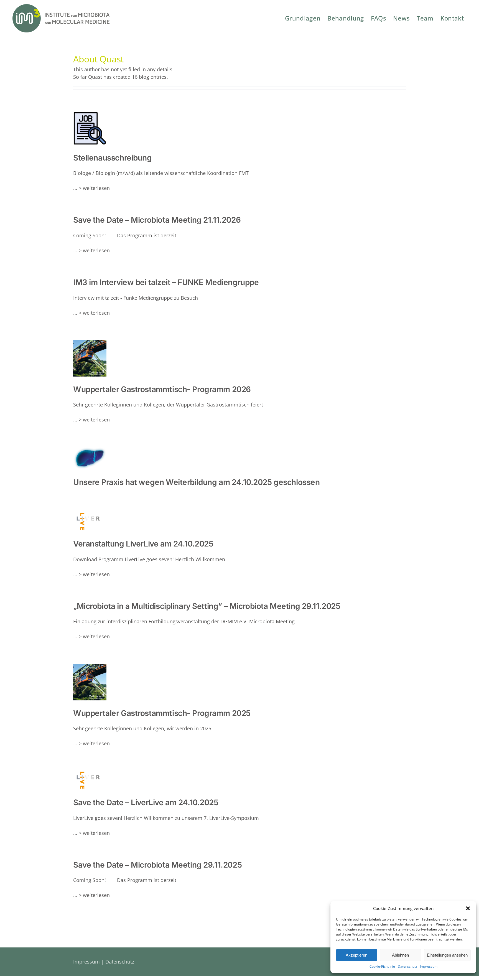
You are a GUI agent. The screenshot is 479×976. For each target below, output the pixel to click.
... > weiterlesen (91, 188)
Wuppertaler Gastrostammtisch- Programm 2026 (75, 361)
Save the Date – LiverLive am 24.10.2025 (145, 802)
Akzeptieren (356, 955)
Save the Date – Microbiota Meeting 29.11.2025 (157, 865)
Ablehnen (400, 955)
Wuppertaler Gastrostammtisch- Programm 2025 (75, 685)
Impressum (428, 966)
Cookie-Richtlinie (382, 966)
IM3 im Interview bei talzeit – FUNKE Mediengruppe (166, 282)
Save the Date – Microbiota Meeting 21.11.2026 (157, 220)
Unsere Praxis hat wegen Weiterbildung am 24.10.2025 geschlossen (196, 482)
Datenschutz (407, 966)
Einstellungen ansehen (447, 955)
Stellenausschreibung (79, 131)
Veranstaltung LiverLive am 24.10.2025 (143, 543)
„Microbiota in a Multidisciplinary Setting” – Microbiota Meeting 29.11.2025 (206, 606)
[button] (468, 908)
